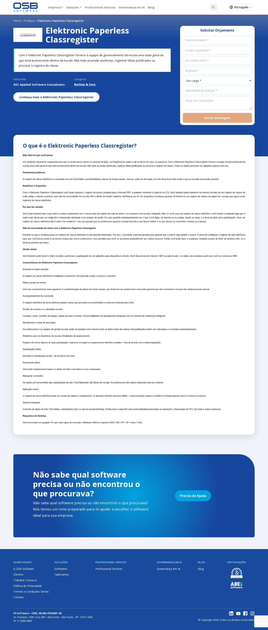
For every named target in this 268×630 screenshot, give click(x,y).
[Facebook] (245, 613)
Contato (18, 597)
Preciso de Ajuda (193, 496)
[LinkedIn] (231, 613)
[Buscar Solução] (213, 7)
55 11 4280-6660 (22, 621)
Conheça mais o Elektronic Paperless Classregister (56, 97)
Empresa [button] (54, 7)
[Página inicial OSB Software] (25, 7)
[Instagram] (252, 613)
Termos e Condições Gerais (31, 591)
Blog (151, 7)
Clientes (18, 574)
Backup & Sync (85, 84)
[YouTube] (238, 613)
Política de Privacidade (27, 586)
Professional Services (100, 7)
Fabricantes (61, 574)
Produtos (29, 21)
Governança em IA (132, 7)
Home (17, 21)
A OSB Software (23, 569)
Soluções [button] (72, 7)
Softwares (60, 569)
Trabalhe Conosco (25, 580)
